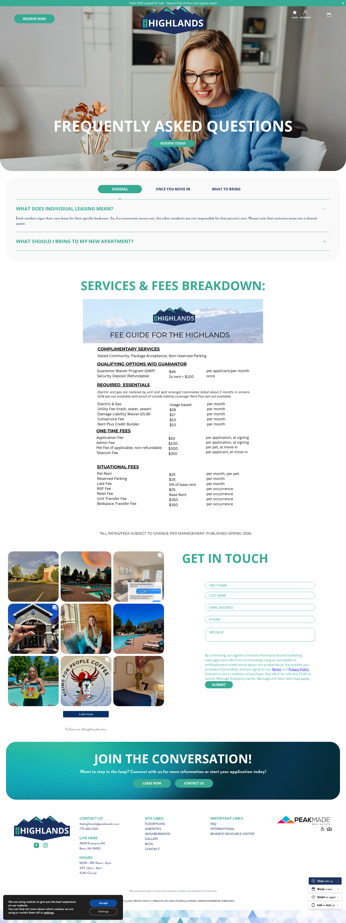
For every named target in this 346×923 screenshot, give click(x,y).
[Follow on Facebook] (36, 845)
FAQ (213, 824)
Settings (103, 911)
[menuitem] (120, 189)
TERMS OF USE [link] (160, 901)
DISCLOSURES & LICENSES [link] (182, 901)
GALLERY (151, 839)
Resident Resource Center (232, 834)
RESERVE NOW (34, 19)
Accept (103, 903)
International (222, 829)
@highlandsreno (94, 729)
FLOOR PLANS (155, 824)
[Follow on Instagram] (45, 845)
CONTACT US (194, 783)
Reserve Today (173, 143)
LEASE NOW (152, 783)
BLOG (149, 844)
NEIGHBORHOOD (157, 834)
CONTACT (152, 849)
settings (49, 913)
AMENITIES (153, 829)
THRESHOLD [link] (227, 901)
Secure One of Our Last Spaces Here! (191, 3)
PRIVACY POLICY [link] (142, 901)
